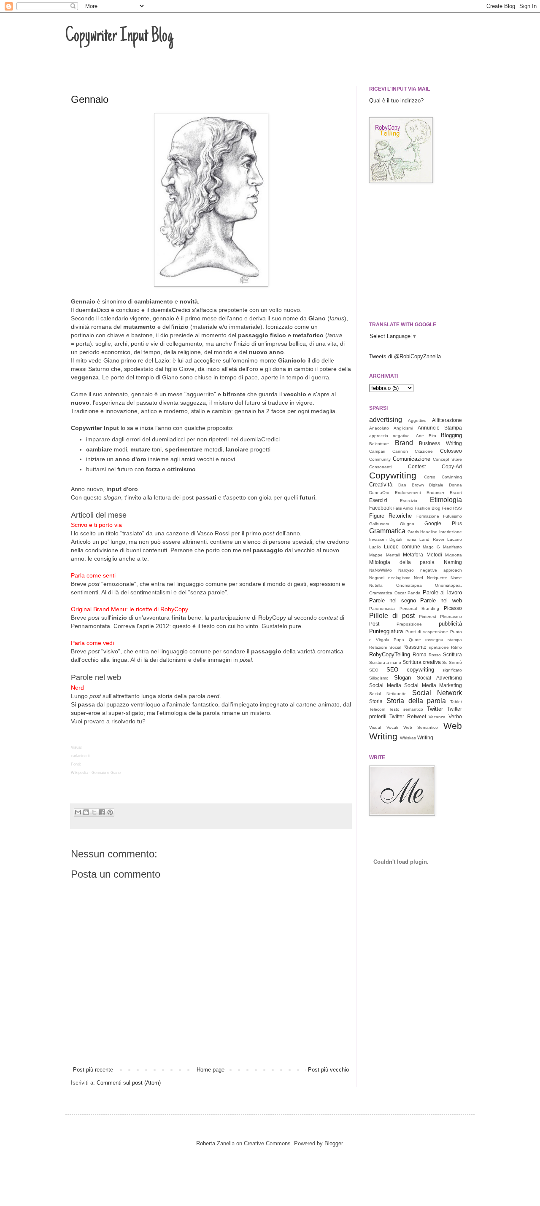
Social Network (437, 692)
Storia (376, 701)
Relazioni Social (385, 647)
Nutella (376, 585)
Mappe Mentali (384, 555)
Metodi (434, 554)
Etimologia (446, 499)
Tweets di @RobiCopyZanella (405, 356)
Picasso (453, 608)
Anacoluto (379, 428)
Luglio (375, 547)
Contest (417, 466)
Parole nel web (441, 600)
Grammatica (387, 531)
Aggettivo (417, 420)
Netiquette (437, 577)
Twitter (435, 709)
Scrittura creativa (421, 662)
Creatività (380, 484)
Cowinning (452, 477)
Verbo (455, 716)
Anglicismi (403, 428)
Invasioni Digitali (385, 539)
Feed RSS (452, 508)
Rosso (435, 655)
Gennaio (89, 99)
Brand (404, 442)
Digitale (436, 485)
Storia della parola (416, 700)
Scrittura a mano (385, 662)
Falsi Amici (403, 508)
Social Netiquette (388, 693)
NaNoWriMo (380, 570)
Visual (375, 727)
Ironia (410, 539)
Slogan (402, 677)
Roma (420, 654)
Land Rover (431, 539)
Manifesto (452, 547)
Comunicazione (411, 459)
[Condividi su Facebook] (102, 812)
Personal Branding (419, 608)
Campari (377, 451)
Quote (415, 639)
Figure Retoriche (390, 516)
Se (445, 662)
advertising (385, 419)
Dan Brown (411, 485)
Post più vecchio (328, 1069)
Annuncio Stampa (440, 427)
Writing (425, 737)
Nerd (418, 577)
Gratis (413, 531)
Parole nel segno (392, 600)
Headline (428, 531)
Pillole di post (392, 615)
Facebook (380, 507)
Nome (456, 577)
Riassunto (415, 647)
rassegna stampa (443, 639)
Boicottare (379, 443)
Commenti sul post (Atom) (129, 1083)
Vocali (392, 727)
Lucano (454, 539)
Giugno (407, 523)
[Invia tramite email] (78, 812)
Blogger (333, 1143)
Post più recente (93, 1069)
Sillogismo (379, 678)
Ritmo (456, 647)
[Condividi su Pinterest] (110, 812)
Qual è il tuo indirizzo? (396, 100)
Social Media (385, 685)
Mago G (431, 547)
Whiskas (408, 738)
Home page (210, 1069)
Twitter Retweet (407, 716)
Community (380, 459)
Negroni (376, 577)
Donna (455, 485)
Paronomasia (382, 608)
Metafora (413, 554)
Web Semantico (420, 727)
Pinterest (427, 616)
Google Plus (443, 523)
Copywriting (392, 475)
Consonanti (380, 467)
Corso (429, 477)
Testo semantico (406, 709)
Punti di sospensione (426, 631)
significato (452, 670)
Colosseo (451, 451)
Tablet (456, 701)
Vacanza (437, 716)
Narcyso (406, 570)
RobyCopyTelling (389, 654)
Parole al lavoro (442, 592)
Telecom (377, 709)
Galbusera (379, 523)
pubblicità (450, 623)
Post (374, 623)
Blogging (451, 435)
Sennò (455, 662)
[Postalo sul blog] (86, 812)
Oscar (400, 593)
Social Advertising (439, 677)
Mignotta (453, 555)
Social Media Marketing (433, 685)
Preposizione (409, 624)
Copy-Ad (452, 466)
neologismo (399, 577)
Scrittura (452, 654)
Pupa (399, 639)
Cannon (400, 451)
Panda (414, 593)
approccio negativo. (390, 435)
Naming (453, 562)
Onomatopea (409, 585)
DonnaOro (379, 492)
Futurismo (452, 516)
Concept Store (447, 459)
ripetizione (439, 647)
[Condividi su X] (94, 812)
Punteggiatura (386, 631)
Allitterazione (447, 420)
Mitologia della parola (402, 562)
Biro (432, 435)
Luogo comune (402, 546)
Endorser (435, 492)
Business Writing (440, 443)
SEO (373, 670)
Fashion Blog (427, 508)
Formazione (427, 516)
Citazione (424, 451)
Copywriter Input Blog (119, 36)
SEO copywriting (410, 669)
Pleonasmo (451, 616)
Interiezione (450, 531)
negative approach (441, 570)
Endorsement (408, 492)
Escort (456, 492)
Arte (420, 435)
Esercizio (408, 500)
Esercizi (378, 500)
